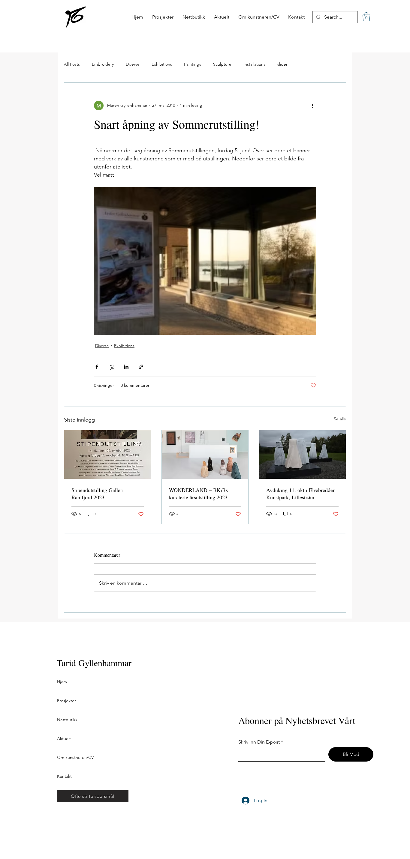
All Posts (72, 64)
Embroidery (103, 64)
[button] (366, 16)
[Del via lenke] (141, 367)
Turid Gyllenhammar (94, 663)
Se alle (340, 419)
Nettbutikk (67, 719)
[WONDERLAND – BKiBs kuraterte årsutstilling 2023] (205, 454)
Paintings (192, 64)
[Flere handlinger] (312, 105)
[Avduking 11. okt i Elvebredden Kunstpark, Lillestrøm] (302, 454)
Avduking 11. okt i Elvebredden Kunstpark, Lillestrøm (301, 493)
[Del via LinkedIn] (126, 367)
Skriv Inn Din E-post (259, 742)
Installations (254, 64)
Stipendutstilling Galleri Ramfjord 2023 (97, 493)
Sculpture (222, 64)
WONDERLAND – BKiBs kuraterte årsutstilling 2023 (198, 493)
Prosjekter (66, 700)
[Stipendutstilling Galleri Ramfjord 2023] (107, 454)
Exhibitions (162, 64)
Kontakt (64, 776)
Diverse (133, 64)
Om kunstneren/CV (75, 757)
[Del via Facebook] (97, 367)
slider (282, 64)
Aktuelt (64, 738)
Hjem (62, 682)
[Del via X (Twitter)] (111, 367)
